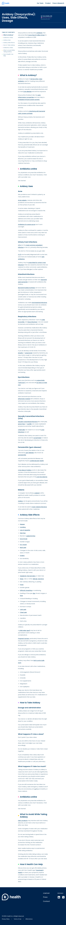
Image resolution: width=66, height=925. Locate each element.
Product (48, 3)
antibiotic (39, 33)
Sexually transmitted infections (28, 422)
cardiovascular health (37, 461)
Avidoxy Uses (7, 40)
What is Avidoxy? (8, 35)
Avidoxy (20, 501)
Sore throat (23, 539)
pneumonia (28, 353)
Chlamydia (21, 430)
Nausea (22, 524)
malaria (36, 493)
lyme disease (27, 91)
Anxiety (22, 556)
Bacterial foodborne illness (26, 288)
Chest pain (23, 612)
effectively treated (24, 399)
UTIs (19, 245)
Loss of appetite (25, 530)
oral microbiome (41, 477)
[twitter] (63, 897)
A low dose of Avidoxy (25, 470)
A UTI (19, 254)
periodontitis (22, 455)
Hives (21, 579)
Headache (23, 576)
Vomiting (23, 527)
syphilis (29, 424)
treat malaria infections (39, 507)
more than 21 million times (36, 35)
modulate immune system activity (29, 100)
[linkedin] (59, 897)
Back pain (23, 547)
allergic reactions (38, 579)
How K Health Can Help (8, 55)
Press (45, 897)
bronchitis (21, 322)
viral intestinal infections (39, 303)
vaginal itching (30, 536)
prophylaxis (37, 438)
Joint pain (23, 609)
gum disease (30, 453)
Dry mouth (23, 545)
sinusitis (20, 353)
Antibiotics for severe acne (26, 224)
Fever (22, 585)
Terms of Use (17, 919)
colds (43, 320)
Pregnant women (23, 638)
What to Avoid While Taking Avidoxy (9, 51)
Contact (46, 901)
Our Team (40, 3)
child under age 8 (24, 630)
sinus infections (32, 322)
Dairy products (22, 820)
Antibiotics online (8, 37)
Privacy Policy (5, 919)
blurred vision (31, 576)
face (21, 596)
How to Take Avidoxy (9, 45)
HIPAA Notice (29, 919)
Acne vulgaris (22, 200)
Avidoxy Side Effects (9, 42)
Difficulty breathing (26, 590)
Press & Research (58, 3)
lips (34, 593)
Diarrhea (23, 533)
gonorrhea (21, 424)
